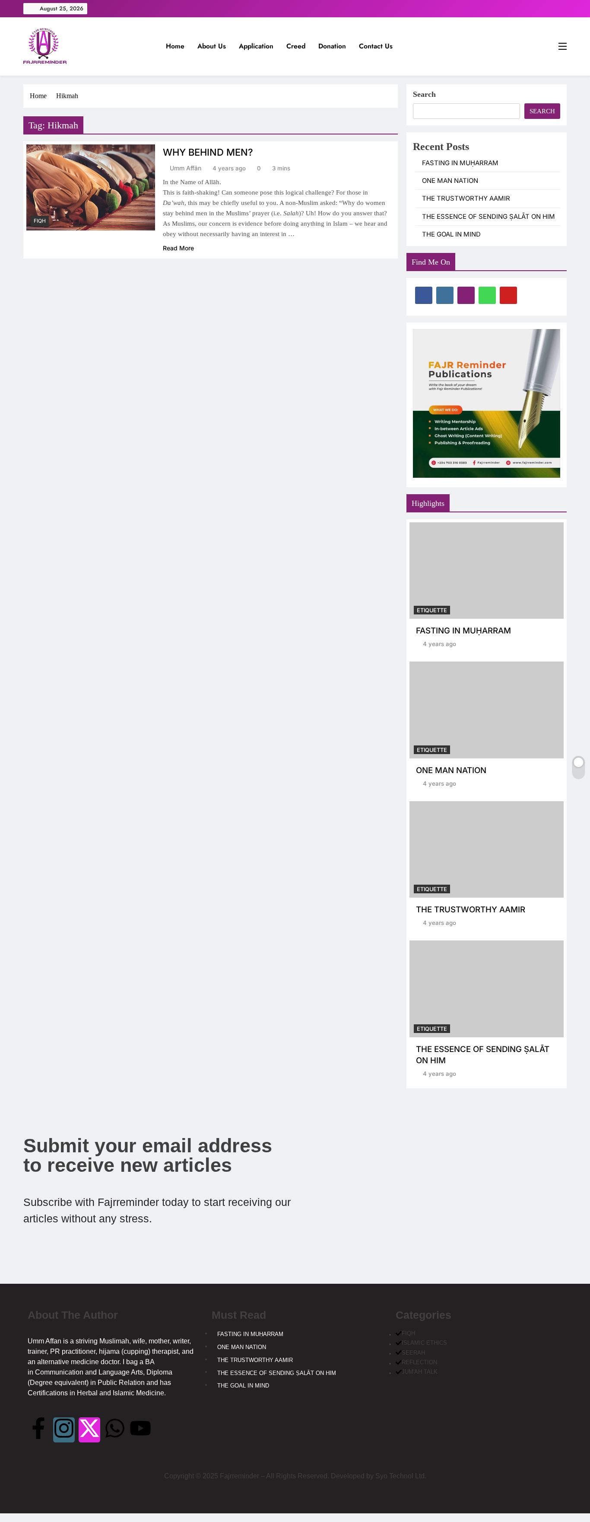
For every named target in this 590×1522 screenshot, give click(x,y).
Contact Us (376, 46)
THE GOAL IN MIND (451, 234)
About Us (211, 46)
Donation (332, 46)
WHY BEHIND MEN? (208, 152)
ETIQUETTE (432, 610)
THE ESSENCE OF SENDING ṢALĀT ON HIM (488, 217)
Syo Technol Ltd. (400, 1476)
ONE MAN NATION (450, 181)
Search (424, 94)
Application (256, 46)
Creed (295, 46)
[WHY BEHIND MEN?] (90, 187)
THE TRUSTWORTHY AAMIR (466, 198)
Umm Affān (185, 168)
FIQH (40, 220)
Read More (178, 248)
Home (175, 46)
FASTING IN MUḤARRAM (460, 163)
